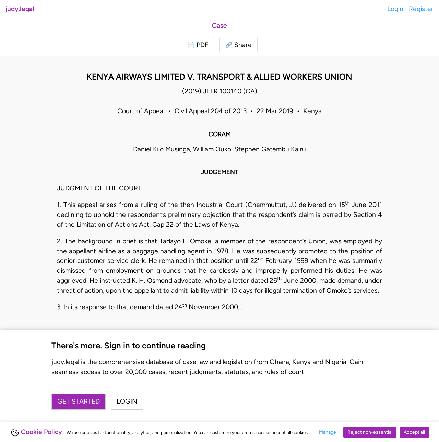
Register (421, 9)
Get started (78, 401)
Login (395, 9)
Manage (327, 432)
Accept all (414, 432)
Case (219, 26)
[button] (239, 45)
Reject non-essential (369, 432)
